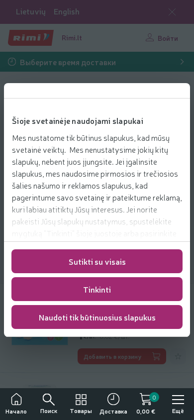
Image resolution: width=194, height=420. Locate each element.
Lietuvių (31, 11)
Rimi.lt (72, 37)
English (67, 11)
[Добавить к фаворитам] (178, 356)
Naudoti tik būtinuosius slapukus (97, 317)
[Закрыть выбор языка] (172, 12)
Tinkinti (97, 289)
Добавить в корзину (113, 356)
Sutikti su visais (97, 261)
